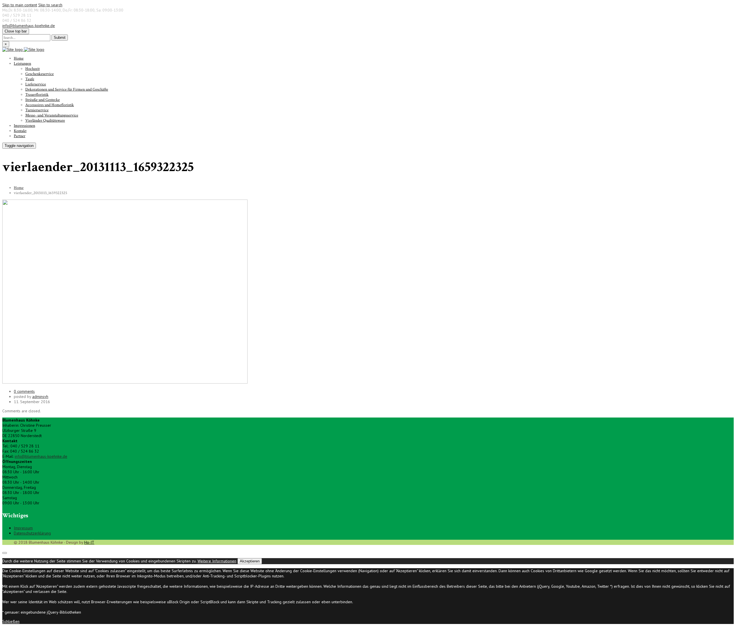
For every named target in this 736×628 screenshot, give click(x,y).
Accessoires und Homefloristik (49, 105)
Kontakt (20, 130)
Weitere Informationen (217, 561)
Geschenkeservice (39, 73)
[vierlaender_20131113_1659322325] (125, 382)
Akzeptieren (250, 561)
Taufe (29, 79)
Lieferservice (35, 84)
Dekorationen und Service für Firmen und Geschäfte (66, 89)
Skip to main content (19, 4)
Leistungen (22, 63)
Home (19, 58)
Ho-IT (89, 542)
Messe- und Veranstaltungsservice (51, 115)
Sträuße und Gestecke (42, 99)
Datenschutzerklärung (32, 533)
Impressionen (24, 125)
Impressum (23, 528)
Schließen (11, 621)
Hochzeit (32, 68)
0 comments (24, 391)
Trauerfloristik (37, 94)
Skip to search (50, 4)
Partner (19, 136)
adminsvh (40, 396)
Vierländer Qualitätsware (45, 120)
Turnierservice (37, 110)
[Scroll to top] (4, 553)
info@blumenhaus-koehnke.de (28, 25)
